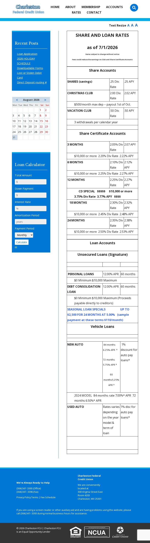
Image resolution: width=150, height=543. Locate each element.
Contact (94, 12)
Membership (91, 7)
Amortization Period (27, 215)
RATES (76, 12)
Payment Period (24, 228)
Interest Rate (23, 202)
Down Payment (24, 188)
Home (55, 7)
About (70, 7)
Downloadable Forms (30, 68)
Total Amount (23, 175)
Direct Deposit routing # (32, 82)
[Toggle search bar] (134, 8)
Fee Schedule (48, 497)
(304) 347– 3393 (28, 513)
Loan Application (27, 54)
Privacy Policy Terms (27, 497)
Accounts (114, 7)
